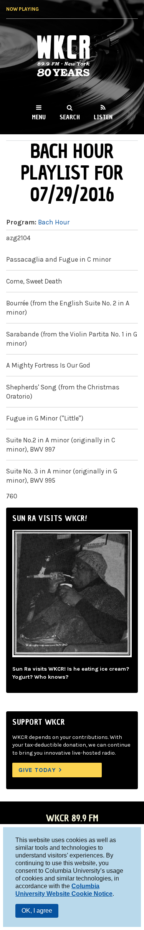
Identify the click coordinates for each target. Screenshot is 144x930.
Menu (39, 117)
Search (70, 117)
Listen (103, 117)
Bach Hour (54, 222)
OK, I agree (37, 910)
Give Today (37, 769)
